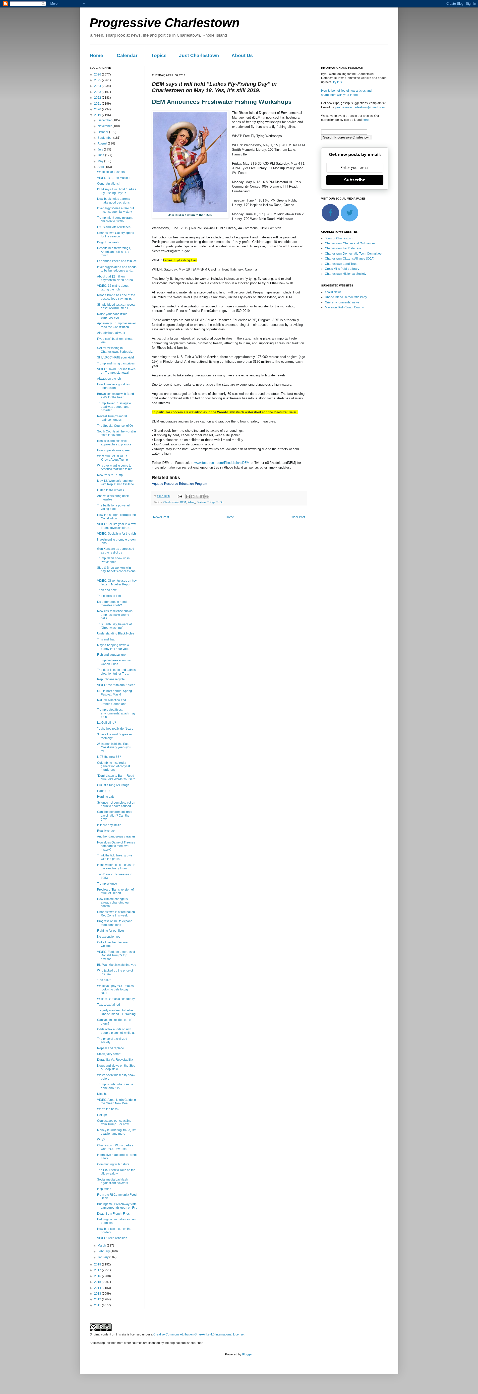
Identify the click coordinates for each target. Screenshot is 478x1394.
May (101, 161)
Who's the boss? (108, 1109)
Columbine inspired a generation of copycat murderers (113, 766)
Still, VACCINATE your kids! (115, 357)
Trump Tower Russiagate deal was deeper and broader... (114, 407)
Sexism (201, 502)
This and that (106, 639)
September (105, 137)
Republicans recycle (111, 679)
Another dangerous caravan (116, 836)
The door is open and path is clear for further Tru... (116, 671)
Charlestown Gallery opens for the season (115, 234)
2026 (98, 74)
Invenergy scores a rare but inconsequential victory (115, 210)
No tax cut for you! (109, 936)
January (103, 1257)
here (365, 120)
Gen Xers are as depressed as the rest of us (115, 550)
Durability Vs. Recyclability (115, 1059)
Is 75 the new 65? (109, 757)
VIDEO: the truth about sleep (116, 685)
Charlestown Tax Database (343, 248)
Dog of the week (108, 242)
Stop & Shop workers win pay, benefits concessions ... (116, 571)
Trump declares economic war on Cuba (114, 662)
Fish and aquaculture (111, 654)
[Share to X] (197, 496)
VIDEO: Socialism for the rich (116, 533)
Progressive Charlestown (165, 23)
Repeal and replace (110, 1048)
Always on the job (109, 378)
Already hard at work (111, 333)
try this (337, 82)
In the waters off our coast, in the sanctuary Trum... (116, 866)
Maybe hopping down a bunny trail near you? (113, 646)
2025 (98, 80)
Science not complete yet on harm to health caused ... (116, 804)
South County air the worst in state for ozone (116, 433)
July (101, 149)
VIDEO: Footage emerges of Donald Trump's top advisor (116, 955)
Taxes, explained (108, 1004)
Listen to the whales (110, 490)
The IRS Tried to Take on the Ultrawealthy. (116, 1171)
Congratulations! (108, 183)
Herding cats (105, 796)
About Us (242, 55)
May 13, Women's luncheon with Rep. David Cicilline (115, 482)
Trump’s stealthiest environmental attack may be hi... (116, 713)
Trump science (107, 883)
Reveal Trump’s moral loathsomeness (112, 418)
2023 (98, 92)
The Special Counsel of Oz (115, 425)
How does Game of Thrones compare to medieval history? (116, 846)
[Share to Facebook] (202, 496)
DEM (183, 502)
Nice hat (102, 1094)
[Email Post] (180, 495)
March (102, 1245)
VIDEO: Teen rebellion (112, 1238)
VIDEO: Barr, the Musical (113, 178)
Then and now (107, 590)
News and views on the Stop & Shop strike (116, 1067)
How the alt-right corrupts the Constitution (116, 516)
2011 (98, 1305)
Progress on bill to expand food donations (114, 922)
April (101, 167)
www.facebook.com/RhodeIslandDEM (221, 463)
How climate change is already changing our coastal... (113, 902)
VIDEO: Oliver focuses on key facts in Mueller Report (117, 582)
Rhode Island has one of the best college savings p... (116, 296)
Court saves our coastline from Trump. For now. (114, 1122)
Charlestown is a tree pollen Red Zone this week (116, 913)
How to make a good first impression (113, 386)
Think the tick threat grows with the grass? (114, 857)
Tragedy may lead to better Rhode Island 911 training (116, 1012)
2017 (98, 1270)
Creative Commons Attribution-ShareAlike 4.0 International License (198, 1334)
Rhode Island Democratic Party (346, 297)
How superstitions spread (114, 450)
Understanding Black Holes (115, 633)
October (103, 132)
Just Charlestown (199, 55)
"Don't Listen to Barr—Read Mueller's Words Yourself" (116, 777)
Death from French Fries (113, 1213)
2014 (98, 1288)
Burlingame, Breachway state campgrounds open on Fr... (117, 1205)
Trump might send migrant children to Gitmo (114, 219)
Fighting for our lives (110, 930)
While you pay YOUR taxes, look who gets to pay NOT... (115, 989)
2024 (98, 86)
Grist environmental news (342, 302)
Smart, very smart (108, 1054)
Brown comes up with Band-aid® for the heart (116, 395)
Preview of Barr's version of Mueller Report (115, 891)
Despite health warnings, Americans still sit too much (114, 251)
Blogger (247, 1354)
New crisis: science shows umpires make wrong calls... (114, 614)
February (104, 1251)
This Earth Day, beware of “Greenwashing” (114, 626)
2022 (98, 97)
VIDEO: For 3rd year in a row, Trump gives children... (116, 525)
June (101, 155)
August (103, 143)
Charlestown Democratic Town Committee (353, 253)
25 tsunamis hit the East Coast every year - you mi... (114, 747)
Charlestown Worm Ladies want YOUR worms (115, 1147)
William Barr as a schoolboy (116, 999)
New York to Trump (110, 475)
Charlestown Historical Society (345, 274)
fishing (191, 502)
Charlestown (171, 502)
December (105, 120)
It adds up (103, 791)
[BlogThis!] (192, 496)
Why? (101, 1139)
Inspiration (104, 1189)
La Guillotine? (106, 722)
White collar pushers (111, 172)
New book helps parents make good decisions (113, 200)
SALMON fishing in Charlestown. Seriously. (115, 349)
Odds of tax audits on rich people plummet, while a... (116, 1031)
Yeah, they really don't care (115, 728)
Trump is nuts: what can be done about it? (115, 1086)
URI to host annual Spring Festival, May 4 (114, 692)
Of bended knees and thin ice (117, 261)
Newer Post (161, 517)
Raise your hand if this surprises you (112, 315)
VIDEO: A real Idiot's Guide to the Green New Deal (116, 1101)
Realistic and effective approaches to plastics (114, 442)
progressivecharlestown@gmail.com (360, 107)
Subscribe (354, 180)
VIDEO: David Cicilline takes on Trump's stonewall (116, 370)
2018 (98, 1264)
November (105, 126)
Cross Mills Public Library (342, 269)
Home (96, 55)
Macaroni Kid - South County (344, 307)
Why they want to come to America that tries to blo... (116, 467)
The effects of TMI (109, 596)
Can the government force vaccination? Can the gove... (114, 815)
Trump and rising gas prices (116, 363)
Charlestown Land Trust (341, 264)
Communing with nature (113, 1164)
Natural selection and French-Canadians (111, 701)
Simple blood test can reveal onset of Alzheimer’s (116, 306)
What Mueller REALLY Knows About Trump (112, 457)
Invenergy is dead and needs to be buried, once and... (116, 268)
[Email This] (187, 496)
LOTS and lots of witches (113, 227)
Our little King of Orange (113, 785)
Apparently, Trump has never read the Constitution (116, 325)
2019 (98, 115)
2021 (98, 103)
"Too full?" (104, 980)
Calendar (127, 55)
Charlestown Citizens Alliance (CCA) (349, 258)
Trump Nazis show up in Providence (113, 560)
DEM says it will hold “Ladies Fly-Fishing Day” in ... (116, 191)
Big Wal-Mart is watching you (116, 965)
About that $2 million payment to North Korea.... (116, 278)
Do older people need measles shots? (112, 603)
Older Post (298, 517)
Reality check (106, 831)
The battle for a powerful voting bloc (113, 507)
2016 (98, 1276)
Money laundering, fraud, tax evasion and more (116, 1131)
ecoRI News (333, 292)
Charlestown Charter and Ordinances (350, 243)
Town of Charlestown (339, 238)
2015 (98, 1282)
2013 (98, 1293)
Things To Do (215, 502)
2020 (98, 109)
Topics (159, 55)
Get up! (102, 1115)
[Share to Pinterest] (206, 496)
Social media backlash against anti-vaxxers (112, 1181)
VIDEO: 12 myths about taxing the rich (112, 287)
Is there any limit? (109, 825)
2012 (98, 1299)
